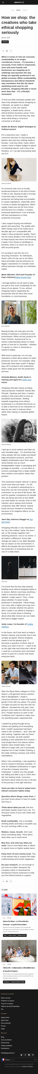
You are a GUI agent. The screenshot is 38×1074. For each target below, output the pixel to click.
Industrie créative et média (17, 982)
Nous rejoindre (6, 1023)
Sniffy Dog (26, 380)
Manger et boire (22, 935)
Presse (3, 1026)
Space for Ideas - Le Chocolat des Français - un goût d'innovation (15, 922)
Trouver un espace (7, 1003)
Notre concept (5, 998)
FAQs (3, 1029)
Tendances (5, 41)
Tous (12, 10)
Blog (18, 10)
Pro (2, 1009)
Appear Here (5, 1017)
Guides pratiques (6, 1045)
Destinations (5, 1048)
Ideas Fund (4, 1020)
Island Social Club (23, 277)
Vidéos (25, 10)
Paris (5, 935)
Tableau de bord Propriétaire (10, 1006)
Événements (5, 1042)
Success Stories (6, 1040)
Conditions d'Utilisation (27, 1066)
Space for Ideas (12, 935)
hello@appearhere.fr (7, 1053)
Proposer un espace (7, 1001)
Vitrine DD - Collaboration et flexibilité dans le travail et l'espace (19, 969)
